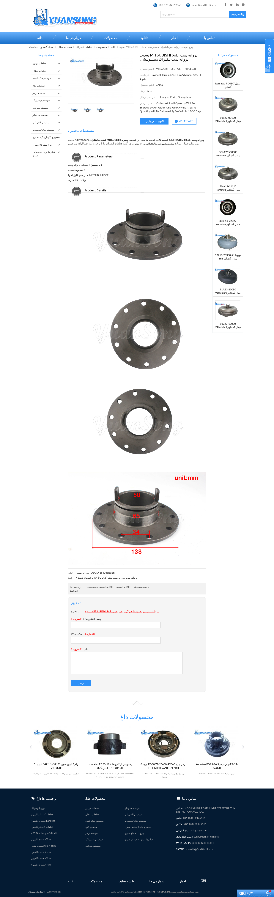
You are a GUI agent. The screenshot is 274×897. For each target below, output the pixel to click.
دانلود (144, 37)
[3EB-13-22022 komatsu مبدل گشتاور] (228, 207)
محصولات (111, 37)
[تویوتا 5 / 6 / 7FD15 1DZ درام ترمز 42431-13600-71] (217, 743)
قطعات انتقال (64, 46)
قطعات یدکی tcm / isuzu (43, 845)
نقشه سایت (126, 881)
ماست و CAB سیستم (43, 129)
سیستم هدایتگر (40, 115)
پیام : (79, 649)
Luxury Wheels (54, 891)
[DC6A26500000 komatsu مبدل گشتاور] (228, 138)
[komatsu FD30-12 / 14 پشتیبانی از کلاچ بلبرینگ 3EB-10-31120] (56, 743)
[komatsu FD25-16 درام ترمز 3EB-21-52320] (163, 743)
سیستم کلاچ (39, 85)
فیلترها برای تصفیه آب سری (44, 153)
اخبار (174, 37)
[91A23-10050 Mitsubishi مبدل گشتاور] (228, 275)
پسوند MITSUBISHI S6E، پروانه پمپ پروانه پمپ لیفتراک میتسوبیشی (122, 611)
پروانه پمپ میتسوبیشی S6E (100, 587)
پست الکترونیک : (86, 618)
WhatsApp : (83, 633)
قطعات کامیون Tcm (41, 839)
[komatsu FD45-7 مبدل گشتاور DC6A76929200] (228, 69)
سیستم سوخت (40, 107)
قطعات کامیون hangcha (43, 820)
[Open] (269, 56)
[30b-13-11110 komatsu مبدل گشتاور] (228, 172)
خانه (40, 37)
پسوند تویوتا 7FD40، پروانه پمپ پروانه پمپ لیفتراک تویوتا (106, 577)
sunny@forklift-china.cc (203, 5)
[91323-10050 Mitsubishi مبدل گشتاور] (228, 310)
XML (204, 881)
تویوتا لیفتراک (38, 808)
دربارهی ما (73, 37)
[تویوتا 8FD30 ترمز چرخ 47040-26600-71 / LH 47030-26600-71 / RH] (110, 743)
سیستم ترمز (39, 93)
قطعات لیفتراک (84, 46)
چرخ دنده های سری (42, 144)
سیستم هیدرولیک (41, 100)
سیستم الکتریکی (41, 122)
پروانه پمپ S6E (123, 587)
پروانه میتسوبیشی (141, 587)
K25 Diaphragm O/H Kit (44, 833)
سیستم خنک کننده (42, 78)
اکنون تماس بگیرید (154, 121)
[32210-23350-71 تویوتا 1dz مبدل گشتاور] (228, 241)
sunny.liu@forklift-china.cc (199, 849)
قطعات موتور (39, 63)
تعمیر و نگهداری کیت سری (46, 137)
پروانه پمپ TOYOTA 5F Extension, (96, 572)
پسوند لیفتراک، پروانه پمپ (148, 143)
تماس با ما (208, 37)
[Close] (269, 75)
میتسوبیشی (168, 143)
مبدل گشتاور (46, 46)
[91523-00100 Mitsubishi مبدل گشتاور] (228, 104)
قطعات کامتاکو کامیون (42, 814)
